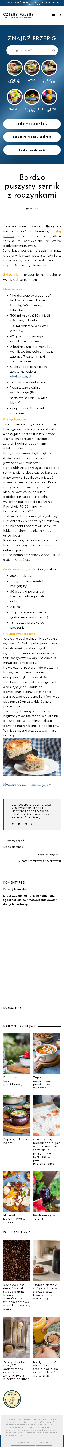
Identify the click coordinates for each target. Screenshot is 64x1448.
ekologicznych (21, 376)
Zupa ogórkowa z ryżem (16, 1141)
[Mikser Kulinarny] (12, 1407)
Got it (44, 1442)
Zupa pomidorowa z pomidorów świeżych (44, 1083)
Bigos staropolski (14, 847)
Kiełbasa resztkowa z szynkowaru (39, 861)
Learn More (23, 1442)
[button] (48, 13)
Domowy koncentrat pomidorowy (12, 1081)
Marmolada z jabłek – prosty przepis (14, 1218)
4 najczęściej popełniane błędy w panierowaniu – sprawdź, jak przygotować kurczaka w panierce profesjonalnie (46, 1151)
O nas (8, 3)
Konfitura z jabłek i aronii (46, 1216)
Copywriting (32, 5)
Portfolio (52, 3)
